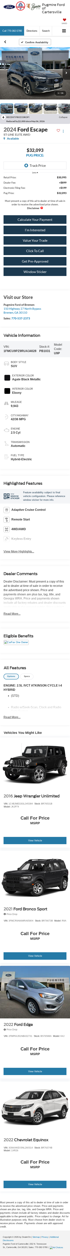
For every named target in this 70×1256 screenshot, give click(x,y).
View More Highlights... (19, 551)
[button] (12, 31)
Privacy (44, 1237)
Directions (32, 30)
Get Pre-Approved (35, 261)
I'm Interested (35, 230)
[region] (35, 193)
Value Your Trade (35, 240)
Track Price (38, 165)
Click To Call (35, 251)
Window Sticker (35, 272)
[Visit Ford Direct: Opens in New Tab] (57, 1247)
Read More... (12, 613)
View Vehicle (35, 840)
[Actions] (63, 131)
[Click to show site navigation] (64, 31)
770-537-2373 (20, 318)
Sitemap (36, 1237)
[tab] (11, 676)
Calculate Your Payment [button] (35, 219)
